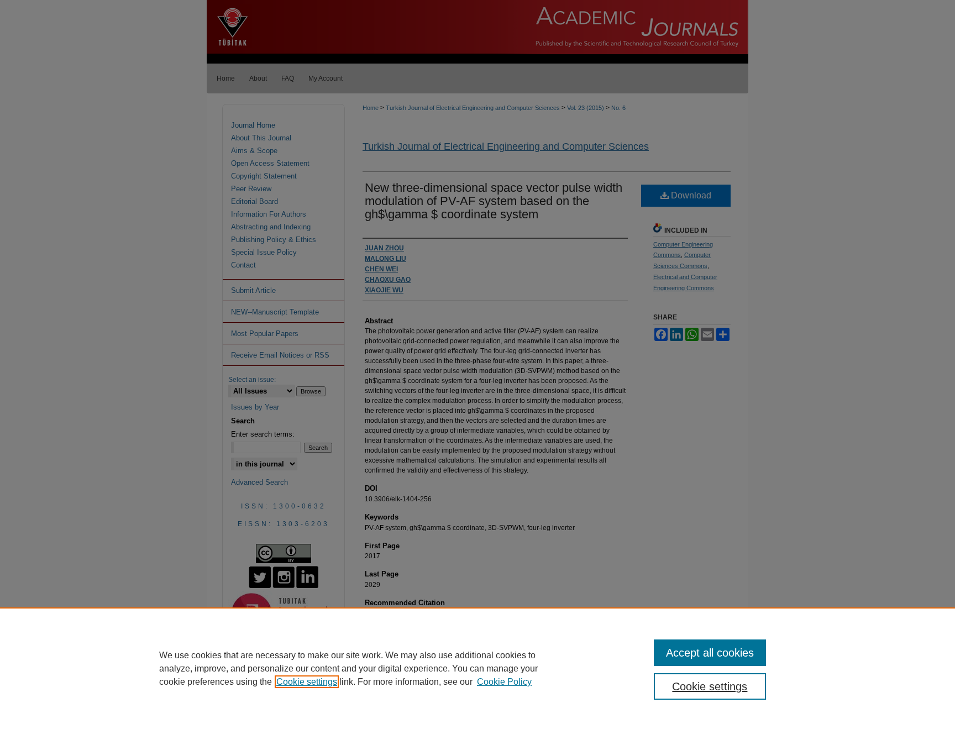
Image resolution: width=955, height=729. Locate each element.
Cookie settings (306, 681)
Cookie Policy (504, 681)
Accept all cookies (710, 653)
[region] (477, 668)
